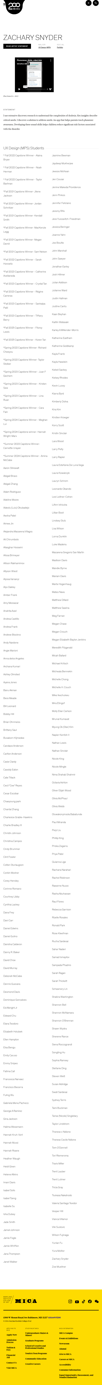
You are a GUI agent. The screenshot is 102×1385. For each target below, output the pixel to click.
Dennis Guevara (11, 984)
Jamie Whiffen (11, 1245)
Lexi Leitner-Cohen (62, 496)
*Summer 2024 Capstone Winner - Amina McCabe (25, 458)
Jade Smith (9, 1222)
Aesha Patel (9, 515)
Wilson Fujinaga (60, 1235)
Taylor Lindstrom (60, 1123)
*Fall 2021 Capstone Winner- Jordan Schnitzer (22, 205)
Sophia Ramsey (60, 1060)
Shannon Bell (59, 1004)
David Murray (10, 968)
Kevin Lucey (58, 385)
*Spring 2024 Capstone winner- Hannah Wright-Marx (24, 434)
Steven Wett (58, 1076)
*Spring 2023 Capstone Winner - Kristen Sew (25, 385)
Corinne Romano (12, 888)
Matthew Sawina (60, 607)
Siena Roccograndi (62, 1044)
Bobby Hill (8, 714)
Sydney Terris (59, 1100)
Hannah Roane (11, 1150)
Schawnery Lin (60, 988)
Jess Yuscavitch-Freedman (66, 219)
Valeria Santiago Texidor (64, 1203)
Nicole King (58, 758)
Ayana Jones (10, 682)
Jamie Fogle (9, 1238)
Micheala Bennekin (62, 671)
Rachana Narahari (61, 869)
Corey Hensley (11, 880)
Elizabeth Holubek (12, 1031)
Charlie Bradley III (12, 825)
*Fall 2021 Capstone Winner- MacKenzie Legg (24, 229)
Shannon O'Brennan (63, 1020)
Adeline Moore (11, 499)
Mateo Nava (58, 592)
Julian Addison (59, 282)
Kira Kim (56, 409)
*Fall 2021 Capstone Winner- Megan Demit (22, 241)
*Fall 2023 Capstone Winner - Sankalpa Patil (24, 305)
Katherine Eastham (62, 338)
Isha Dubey (9, 1214)
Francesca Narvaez (13, 1079)
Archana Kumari (11, 666)
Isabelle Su (9, 1206)
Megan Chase (59, 623)
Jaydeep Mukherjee (62, 163)
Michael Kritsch (60, 663)
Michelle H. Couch (61, 687)
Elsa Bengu (9, 1047)
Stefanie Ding (59, 1068)
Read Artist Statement (17, 46)
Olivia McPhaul (59, 798)
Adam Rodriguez (12, 491)
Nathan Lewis (59, 742)
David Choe (9, 960)
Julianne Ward (59, 290)
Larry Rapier (58, 457)
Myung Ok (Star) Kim (62, 727)
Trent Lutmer (59, 1179)
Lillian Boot (58, 512)
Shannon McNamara (63, 1012)
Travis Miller (58, 1163)
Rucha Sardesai (60, 941)
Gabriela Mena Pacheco (16, 1103)
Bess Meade (10, 698)
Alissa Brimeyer (11, 555)
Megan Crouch (60, 631)
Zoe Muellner (59, 1266)
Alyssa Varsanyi (11, 579)
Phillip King (58, 838)
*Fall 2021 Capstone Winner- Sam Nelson (25, 251)
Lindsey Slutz (59, 520)
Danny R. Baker (11, 952)
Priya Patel (57, 854)
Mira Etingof (58, 703)
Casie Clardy (9, 761)
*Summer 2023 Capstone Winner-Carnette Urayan (21, 446)
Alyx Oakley (9, 587)
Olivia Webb (58, 806)
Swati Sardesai (59, 1092)
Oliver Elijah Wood (61, 790)
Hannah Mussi (10, 1142)
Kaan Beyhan (59, 314)
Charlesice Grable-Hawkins (17, 817)
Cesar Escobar (11, 793)
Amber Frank (10, 595)
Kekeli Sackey (59, 369)
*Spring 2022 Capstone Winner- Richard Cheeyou (24, 349)
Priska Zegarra (60, 846)
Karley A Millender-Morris (65, 330)
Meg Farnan (58, 615)
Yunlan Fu (57, 1242)
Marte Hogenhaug (61, 584)
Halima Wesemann (13, 1126)
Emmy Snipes (10, 1063)
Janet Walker (10, 1261)
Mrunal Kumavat (60, 719)
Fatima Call (9, 1071)
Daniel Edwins (10, 928)
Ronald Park (58, 925)
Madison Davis (59, 560)
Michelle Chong (60, 679)
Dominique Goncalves (14, 999)
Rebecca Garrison (61, 909)
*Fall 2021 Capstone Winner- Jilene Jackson (22, 193)
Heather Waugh (11, 1158)
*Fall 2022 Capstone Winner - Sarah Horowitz (22, 261)
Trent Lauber (58, 1171)
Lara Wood (58, 441)
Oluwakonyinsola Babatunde (67, 814)
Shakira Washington (62, 996)
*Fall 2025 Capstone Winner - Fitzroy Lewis (22, 329)
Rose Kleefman (60, 933)
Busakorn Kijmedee (13, 737)
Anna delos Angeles (13, 658)
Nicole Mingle (59, 766)
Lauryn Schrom (60, 480)
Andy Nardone (10, 642)
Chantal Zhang (11, 809)
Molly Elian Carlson (62, 711)
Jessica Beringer (61, 226)
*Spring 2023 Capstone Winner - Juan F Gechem (24, 373)
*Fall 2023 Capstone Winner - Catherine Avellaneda (24, 273)
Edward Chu (9, 1015)
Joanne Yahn (59, 234)
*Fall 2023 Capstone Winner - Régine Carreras (23, 293)
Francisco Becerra (13, 1087)
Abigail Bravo (10, 476)
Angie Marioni (10, 650)
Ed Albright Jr (10, 1007)
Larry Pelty (57, 449)
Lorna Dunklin (59, 536)
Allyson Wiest (10, 571)
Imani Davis (9, 1182)
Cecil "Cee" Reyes (12, 785)
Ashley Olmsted (11, 674)
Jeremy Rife (58, 211)
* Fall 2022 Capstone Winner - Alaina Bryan (22, 157)
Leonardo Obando (61, 488)
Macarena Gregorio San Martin (68, 552)
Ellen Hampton (11, 1039)
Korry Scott (58, 425)
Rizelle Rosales (60, 917)
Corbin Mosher (11, 872)
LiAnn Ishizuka (59, 504)
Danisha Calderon (12, 944)
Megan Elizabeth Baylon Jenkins (69, 639)
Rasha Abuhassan (61, 893)
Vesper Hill (57, 1211)
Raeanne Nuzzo (60, 885)
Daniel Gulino (10, 936)
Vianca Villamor (60, 1219)
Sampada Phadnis (61, 965)
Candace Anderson (13, 745)
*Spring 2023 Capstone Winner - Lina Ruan (23, 397)
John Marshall (59, 250)
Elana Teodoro (10, 1023)
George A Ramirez (12, 1111)
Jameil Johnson (11, 1230)
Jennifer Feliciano (61, 203)
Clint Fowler (9, 857)
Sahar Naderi (59, 949)
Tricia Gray (57, 1187)
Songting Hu (58, 1052)
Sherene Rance (60, 1036)
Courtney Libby (11, 896)
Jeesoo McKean (60, 171)
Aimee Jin (8, 523)
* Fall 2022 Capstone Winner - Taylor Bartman (22, 181)
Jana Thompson (11, 1253)
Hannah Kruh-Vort (13, 1134)
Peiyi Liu (56, 830)
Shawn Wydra (59, 1028)
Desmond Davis (11, 991)
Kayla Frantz (58, 353)
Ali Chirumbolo (11, 539)
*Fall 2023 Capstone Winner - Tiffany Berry (23, 317)
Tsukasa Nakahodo (62, 1195)
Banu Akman (10, 690)
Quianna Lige (59, 861)
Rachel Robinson (61, 877)
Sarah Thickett (59, 981)
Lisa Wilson (58, 528)
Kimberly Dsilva (60, 401)
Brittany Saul (10, 730)
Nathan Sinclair (60, 750)
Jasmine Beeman (61, 155)
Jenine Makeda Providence (66, 187)
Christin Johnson (12, 833)
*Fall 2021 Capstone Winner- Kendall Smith (22, 217)
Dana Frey (8, 912)
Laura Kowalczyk (61, 473)
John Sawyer (59, 258)
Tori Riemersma (60, 1155)
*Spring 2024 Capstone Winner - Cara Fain (23, 410)
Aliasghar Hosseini (13, 547)
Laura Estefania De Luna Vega (68, 465)
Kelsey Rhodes (60, 377)
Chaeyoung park (12, 801)
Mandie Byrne (59, 568)
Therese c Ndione (61, 1131)
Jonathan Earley (60, 266)
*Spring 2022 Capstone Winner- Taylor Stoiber (23, 361)
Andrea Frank (10, 626)
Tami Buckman (60, 1108)
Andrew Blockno (12, 634)
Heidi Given (9, 1166)
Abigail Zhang (10, 483)
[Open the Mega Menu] (89, 3)
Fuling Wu (8, 1095)
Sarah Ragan (59, 973)
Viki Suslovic (58, 1227)
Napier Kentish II (60, 734)
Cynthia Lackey (11, 904)
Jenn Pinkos (58, 195)
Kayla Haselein (59, 361)
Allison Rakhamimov (13, 563)
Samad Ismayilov (60, 957)
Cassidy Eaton (10, 769)
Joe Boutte (58, 242)
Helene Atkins (10, 1174)
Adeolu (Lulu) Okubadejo (16, 507)
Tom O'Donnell (59, 1147)
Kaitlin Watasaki (60, 322)
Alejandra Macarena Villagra (17, 531)
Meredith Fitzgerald (62, 647)
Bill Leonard (9, 706)
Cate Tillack (9, 777)
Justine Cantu (59, 306)
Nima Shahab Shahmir (63, 774)
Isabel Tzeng (9, 1198)
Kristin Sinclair (59, 433)
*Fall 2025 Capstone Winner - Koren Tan (24, 339)
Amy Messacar (11, 603)
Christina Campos (12, 841)
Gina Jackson (10, 1118)
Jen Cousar (58, 179)
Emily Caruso (10, 1055)
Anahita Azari (10, 610)
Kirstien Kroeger (60, 417)
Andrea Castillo (11, 618)
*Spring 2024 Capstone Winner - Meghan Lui (25, 422)
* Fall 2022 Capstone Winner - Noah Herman (22, 169)
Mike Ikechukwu (60, 695)
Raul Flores (58, 901)
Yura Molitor (58, 1250)
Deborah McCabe (12, 976)
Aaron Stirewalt (11, 468)
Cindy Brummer (11, 849)
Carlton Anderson (12, 753)
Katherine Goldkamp (63, 346)
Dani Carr (8, 920)
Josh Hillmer (58, 274)
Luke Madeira (59, 544)
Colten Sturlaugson (13, 864)
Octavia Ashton (60, 782)
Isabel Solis (9, 1190)
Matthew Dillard (60, 600)
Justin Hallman (59, 298)
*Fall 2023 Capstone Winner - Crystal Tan (25, 283)
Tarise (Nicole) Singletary (65, 1115)
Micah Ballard (59, 655)
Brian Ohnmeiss (11, 722)
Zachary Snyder (60, 1258)
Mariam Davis (59, 576)
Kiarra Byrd (58, 393)
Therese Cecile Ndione (64, 1139)
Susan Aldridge (60, 1084)
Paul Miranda (59, 822)
